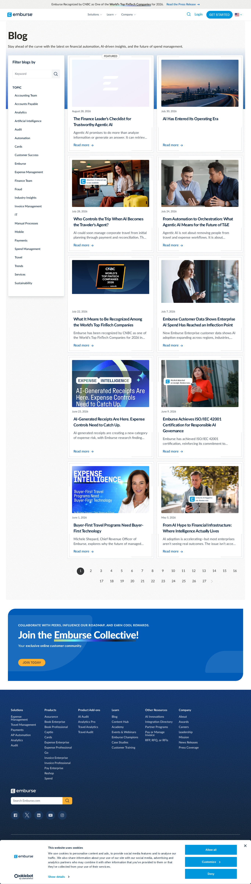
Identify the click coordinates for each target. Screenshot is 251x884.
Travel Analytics (88, 727)
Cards (18, 146)
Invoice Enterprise (56, 757)
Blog (114, 716)
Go (46, 752)
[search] (56, 73)
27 (204, 581)
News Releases (188, 742)
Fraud (18, 189)
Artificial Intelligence (28, 121)
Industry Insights (25, 197)
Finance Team (23, 180)
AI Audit (83, 716)
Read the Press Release (181, 4)
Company (127, 14)
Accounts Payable (26, 104)
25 (184, 581)
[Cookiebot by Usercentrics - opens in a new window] (24, 877)
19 (122, 581)
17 (101, 581)
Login (198, 14)
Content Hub (120, 721)
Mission (184, 737)
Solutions (93, 14)
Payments (21, 240)
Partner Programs (156, 727)
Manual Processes (26, 223)
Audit (18, 129)
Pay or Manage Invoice (154, 734)
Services (20, 274)
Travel (18, 257)
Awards (184, 721)
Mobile (19, 231)
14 (214, 571)
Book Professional (56, 727)
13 (204, 571)
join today (32, 662)
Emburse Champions (125, 737)
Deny (211, 873)
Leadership (186, 732)
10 (173, 571)
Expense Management (29, 172)
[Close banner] (245, 845)
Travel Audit (85, 732)
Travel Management (23, 724)
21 (142, 581)
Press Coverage (189, 747)
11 (183, 571)
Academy (118, 727)
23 (163, 581)
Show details (56, 876)
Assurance (51, 716)
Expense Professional (58, 747)
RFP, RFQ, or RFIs (156, 740)
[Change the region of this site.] (238, 14)
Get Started (219, 15)
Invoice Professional (57, 763)
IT (16, 214)
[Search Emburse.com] (189, 14)
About (183, 716)
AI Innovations (154, 716)
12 (194, 571)
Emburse (20, 163)
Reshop (49, 773)
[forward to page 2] (212, 581)
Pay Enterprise (53, 768)
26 (194, 581)
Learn (110, 14)
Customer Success (26, 155)
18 (112, 581)
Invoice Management (28, 206)
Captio (48, 732)
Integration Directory (159, 721)
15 (224, 571)
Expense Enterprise (56, 742)
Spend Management (27, 249)
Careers (184, 727)
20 (132, 581)
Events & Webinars (124, 732)
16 (235, 571)
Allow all (211, 849)
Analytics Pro (86, 721)
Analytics (21, 112)
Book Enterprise (54, 721)
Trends (19, 266)
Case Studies (120, 742)
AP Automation (21, 735)
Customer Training (123, 747)
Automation (22, 138)
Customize (209, 861)
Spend (48, 778)
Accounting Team (26, 95)
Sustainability (23, 283)
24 (173, 581)
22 (153, 581)
